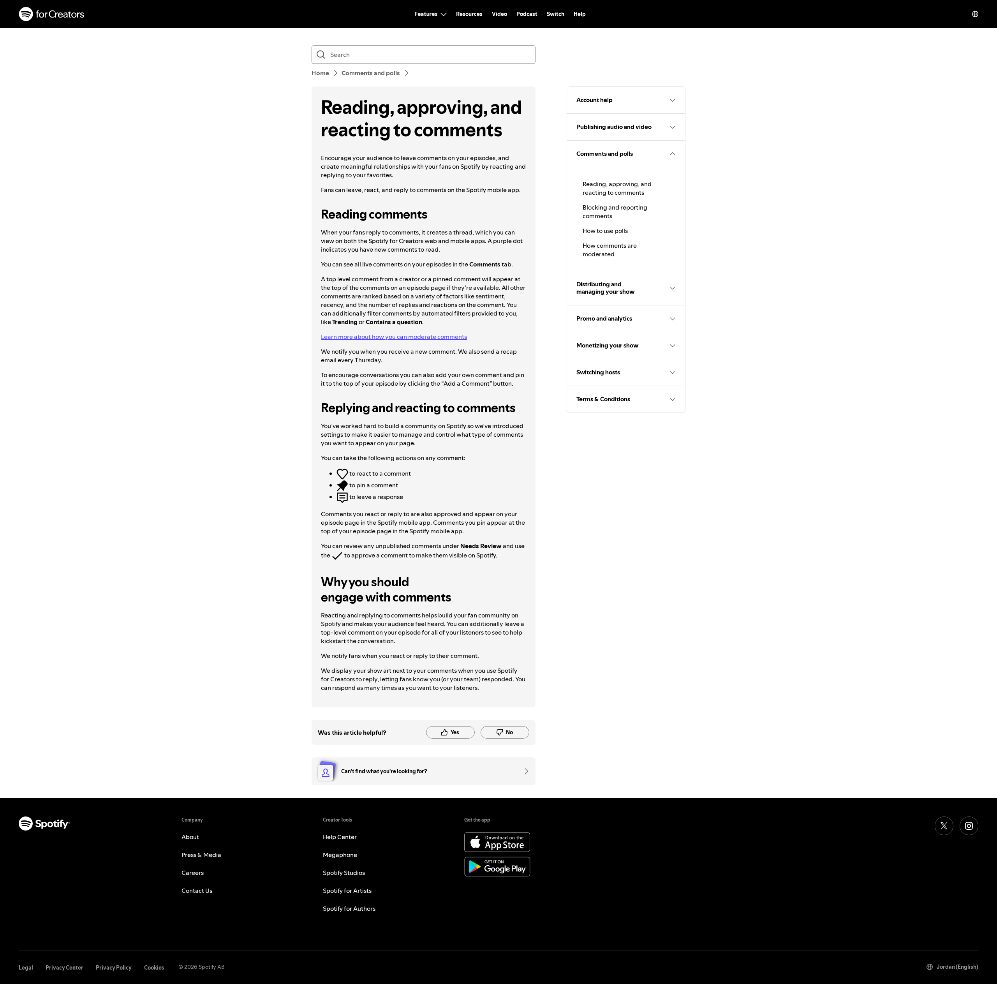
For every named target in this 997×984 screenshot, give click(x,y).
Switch (555, 14)
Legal (26, 968)
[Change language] (975, 14)
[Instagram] (969, 825)
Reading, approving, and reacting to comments (617, 188)
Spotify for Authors (349, 908)
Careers (192, 872)
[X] (944, 825)
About (190, 836)
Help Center (340, 836)
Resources (469, 14)
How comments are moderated (610, 249)
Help (580, 14)
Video (499, 14)
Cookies (154, 968)
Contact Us (196, 890)
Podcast (526, 14)
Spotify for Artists (347, 890)
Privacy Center (64, 968)
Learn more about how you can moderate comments (394, 336)
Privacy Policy (114, 968)
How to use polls (605, 230)
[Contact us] (523, 771)
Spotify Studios (344, 872)
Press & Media (201, 854)
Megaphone (340, 854)
